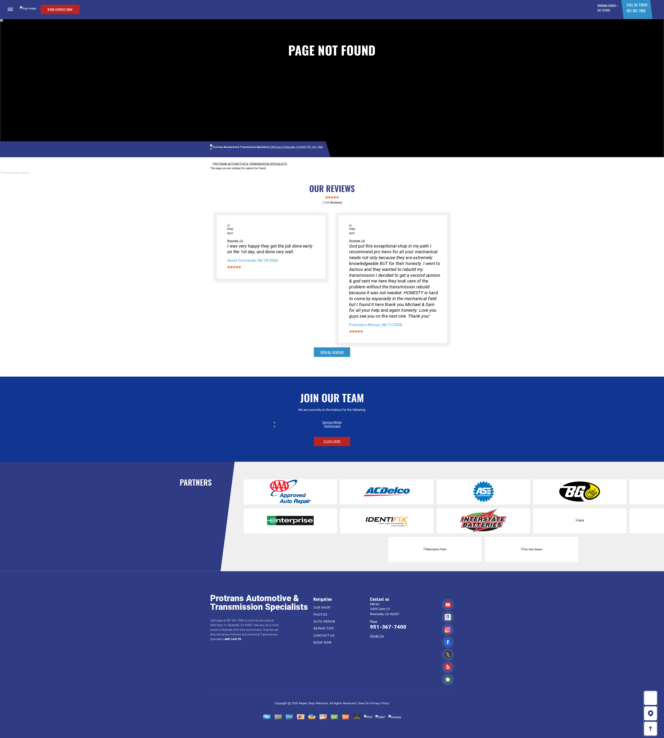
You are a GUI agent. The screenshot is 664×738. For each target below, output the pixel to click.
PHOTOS (320, 615)
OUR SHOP (321, 607)
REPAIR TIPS (323, 628)
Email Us (377, 636)
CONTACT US (324, 635)
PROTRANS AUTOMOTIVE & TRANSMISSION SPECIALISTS (250, 164)
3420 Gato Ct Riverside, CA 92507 (288, 147)
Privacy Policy (379, 703)
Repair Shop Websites (313, 703)
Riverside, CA (235, 241)
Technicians (332, 426)
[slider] (332, 197)
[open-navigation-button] (10, 9)
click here (332, 441)
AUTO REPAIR (324, 621)
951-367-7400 (636, 10)
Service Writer (332, 422)
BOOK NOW (322, 642)
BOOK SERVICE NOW (60, 9)
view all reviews (332, 352)
